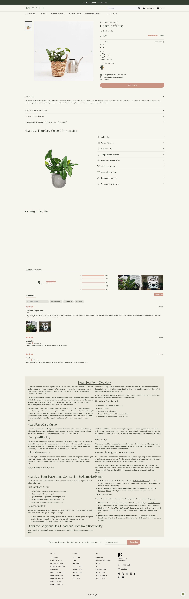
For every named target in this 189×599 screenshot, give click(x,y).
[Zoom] (63, 51)
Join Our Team (77, 566)
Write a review (159, 294)
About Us (76, 563)
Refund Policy (100, 572)
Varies (102, 67)
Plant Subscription (56, 584)
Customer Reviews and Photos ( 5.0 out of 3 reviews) (46, 122)
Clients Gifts (54, 569)
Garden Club (111, 14)
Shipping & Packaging (103, 560)
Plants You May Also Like (34, 116)
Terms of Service (101, 575)
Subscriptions (57, 14)
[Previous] (36, 51)
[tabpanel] (94, 333)
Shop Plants (30, 14)
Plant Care (76, 557)
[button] (94, 275)
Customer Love (100, 569)
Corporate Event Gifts (57, 566)
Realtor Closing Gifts (57, 572)
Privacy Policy (100, 578)
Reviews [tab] (30, 295)
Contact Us (99, 557)
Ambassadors (77, 572)
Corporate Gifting (93, 14)
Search (97, 563)
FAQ (96, 566)
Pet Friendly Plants (56, 563)
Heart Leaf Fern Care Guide (36, 110)
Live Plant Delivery (56, 575)
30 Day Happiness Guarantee (95, 2)
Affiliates (76, 575)
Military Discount (56, 581)
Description (29, 96)
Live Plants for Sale (56, 578)
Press (74, 560)
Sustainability (77, 569)
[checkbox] (79, 301)
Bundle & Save (75, 14)
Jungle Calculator (56, 560)
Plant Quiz (76, 578)
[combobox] (124, 8)
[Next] (91, 51)
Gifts (43, 14)
